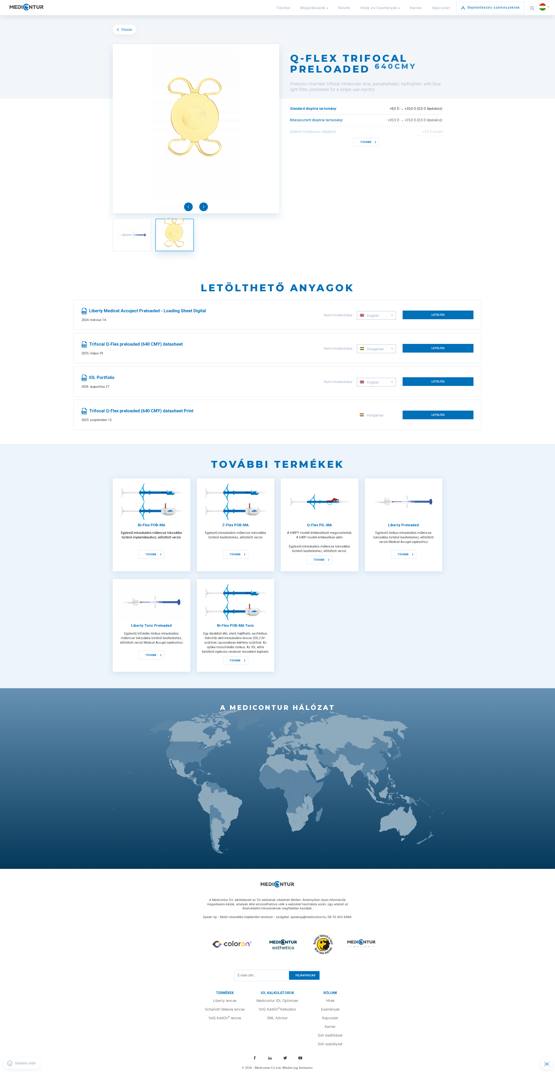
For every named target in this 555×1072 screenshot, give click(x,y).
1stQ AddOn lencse (224, 1017)
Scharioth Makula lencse (225, 1009)
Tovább (365, 142)
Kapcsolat (441, 8)
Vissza (126, 30)
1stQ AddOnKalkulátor (277, 1009)
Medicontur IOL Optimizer (277, 1000)
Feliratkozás (305, 975)
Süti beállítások (330, 1035)
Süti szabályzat (330, 1044)
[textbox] (376, 315)
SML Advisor (277, 1018)
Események (330, 1009)
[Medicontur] (36, 9)
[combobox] (376, 315)
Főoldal (283, 8)
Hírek (330, 1000)
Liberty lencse (224, 1000)
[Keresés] (532, 8)
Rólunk (344, 8)
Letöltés (437, 314)
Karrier (416, 8)
